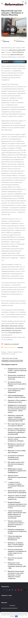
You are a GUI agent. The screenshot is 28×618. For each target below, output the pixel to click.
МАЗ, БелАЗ (5, 325)
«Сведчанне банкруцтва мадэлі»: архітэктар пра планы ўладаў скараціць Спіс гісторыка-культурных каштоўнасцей (17, 514)
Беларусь (4, 352)
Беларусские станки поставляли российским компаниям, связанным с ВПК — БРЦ (17, 565)
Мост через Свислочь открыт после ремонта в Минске (16, 424)
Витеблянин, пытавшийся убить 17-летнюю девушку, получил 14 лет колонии (16, 544)
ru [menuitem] (22, 1)
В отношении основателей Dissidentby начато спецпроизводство (16, 457)
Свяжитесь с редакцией (11, 344)
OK (16, 616)
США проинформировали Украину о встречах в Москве (16, 396)
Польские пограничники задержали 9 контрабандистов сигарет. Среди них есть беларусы (17, 552)
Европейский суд (6, 353)
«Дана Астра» (13, 325)
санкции (13, 353)
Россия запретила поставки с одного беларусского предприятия (16, 390)
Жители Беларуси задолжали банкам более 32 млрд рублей (17, 491)
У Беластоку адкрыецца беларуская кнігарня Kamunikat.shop (15, 537)
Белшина (10, 352)
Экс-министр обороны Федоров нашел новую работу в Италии (17, 383)
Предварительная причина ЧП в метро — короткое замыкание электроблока (17, 370)
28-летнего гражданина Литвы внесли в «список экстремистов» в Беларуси (17, 439)
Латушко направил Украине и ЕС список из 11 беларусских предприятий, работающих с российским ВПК (17, 431)
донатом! (20, 347)
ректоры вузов (16, 330)
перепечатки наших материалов (9, 608)
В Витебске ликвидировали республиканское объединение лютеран (17, 531)
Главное (5, 33)
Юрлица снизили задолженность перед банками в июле (17, 477)
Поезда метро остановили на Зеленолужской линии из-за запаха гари (16, 377)
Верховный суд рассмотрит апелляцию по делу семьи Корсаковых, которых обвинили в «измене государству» (16, 575)
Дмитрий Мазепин (18, 352)
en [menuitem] (25, 1)
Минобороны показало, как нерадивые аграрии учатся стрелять (16, 445)
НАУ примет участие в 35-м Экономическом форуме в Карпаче (16, 464)
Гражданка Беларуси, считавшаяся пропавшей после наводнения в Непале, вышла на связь (17, 505)
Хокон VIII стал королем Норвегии (15, 558)
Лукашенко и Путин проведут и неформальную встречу (17, 401)
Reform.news (6, 41)
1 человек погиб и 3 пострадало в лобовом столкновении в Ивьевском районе (16, 485)
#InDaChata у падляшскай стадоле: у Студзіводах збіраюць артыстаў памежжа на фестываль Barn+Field (16, 418)
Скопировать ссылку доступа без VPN (12, 360)
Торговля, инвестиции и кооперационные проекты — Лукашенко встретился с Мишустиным (16, 523)
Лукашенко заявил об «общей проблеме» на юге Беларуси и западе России (17, 497)
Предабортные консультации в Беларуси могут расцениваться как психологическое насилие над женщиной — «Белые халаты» (17, 409)
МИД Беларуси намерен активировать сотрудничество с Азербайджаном (17, 470)
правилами (12, 605)
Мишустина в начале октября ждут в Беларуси (16, 451)
